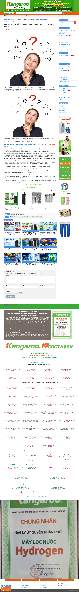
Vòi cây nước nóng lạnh (63, 60)
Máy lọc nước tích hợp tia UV (64, 97)
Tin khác (25, 19)
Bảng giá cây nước (25, 585)
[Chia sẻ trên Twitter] (19, 32)
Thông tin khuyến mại (16, 19)
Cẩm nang (7, 19)
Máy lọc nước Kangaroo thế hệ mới (66, 40)
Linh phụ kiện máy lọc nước (64, 44)
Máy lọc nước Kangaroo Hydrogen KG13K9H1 (49, 206)
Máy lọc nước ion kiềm (44, 318)
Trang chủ (6, 21)
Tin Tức (20, 15)
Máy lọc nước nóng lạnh (35, 318)
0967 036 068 (10, 305)
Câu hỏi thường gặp (27, 15)
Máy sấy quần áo (62, 72)
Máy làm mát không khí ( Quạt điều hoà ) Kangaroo (67, 67)
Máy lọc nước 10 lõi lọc (63, 95)
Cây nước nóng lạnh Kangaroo (65, 55)
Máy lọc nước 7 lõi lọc (63, 88)
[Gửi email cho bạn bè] (23, 32)
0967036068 (68, 13)
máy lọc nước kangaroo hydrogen (36, 216)
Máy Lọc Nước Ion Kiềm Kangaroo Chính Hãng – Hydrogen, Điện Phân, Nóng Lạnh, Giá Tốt (67, 32)
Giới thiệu (6, 582)
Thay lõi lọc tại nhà (62, 99)
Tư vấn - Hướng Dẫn (20, 214)
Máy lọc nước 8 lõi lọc (63, 90)
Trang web (41, 285)
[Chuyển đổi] (75, 40)
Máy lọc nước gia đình (14, 216)
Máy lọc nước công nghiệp (64, 49)
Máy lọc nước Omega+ (63, 38)
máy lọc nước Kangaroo (29, 190)
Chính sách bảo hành (44, 585)
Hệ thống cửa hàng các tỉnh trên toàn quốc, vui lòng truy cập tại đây (39, 496)
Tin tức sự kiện (31, 19)
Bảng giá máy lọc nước (26, 583)
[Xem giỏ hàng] (63, 13)
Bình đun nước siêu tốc (63, 77)
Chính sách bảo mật (61, 585)
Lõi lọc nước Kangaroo (63, 42)
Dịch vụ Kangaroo (45, 16)
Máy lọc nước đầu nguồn (64, 46)
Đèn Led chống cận (63, 75)
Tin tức (6, 583)
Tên (6, 285)
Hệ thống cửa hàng (36, 15)
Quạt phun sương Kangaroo (64, 81)
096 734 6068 (11, 307)
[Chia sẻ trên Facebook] (13, 32)
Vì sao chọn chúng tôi (26, 582)
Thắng (24, 29)
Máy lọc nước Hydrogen (63, 35)
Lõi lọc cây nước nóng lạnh (64, 58)
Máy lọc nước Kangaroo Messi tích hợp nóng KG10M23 (24, 206)
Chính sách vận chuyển (44, 583)
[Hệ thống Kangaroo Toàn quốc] (9, 13)
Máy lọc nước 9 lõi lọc (63, 92)
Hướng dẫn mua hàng (26, 587)
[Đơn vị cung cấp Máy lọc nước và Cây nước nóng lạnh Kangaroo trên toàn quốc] (39, 5)
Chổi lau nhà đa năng (63, 79)
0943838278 (73, 13)
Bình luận (7, 275)
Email (23, 285)
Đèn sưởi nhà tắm (62, 70)
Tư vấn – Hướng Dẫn (41, 19)
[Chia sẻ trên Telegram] (31, 32)
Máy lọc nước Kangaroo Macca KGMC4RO (36, 206)
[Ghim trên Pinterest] (27, 32)
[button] (10, 16)
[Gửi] (61, 13)
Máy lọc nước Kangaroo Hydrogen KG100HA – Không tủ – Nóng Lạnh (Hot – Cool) (11, 207)
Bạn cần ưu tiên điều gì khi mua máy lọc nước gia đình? (24, 144)
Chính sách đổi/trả (43, 587)
